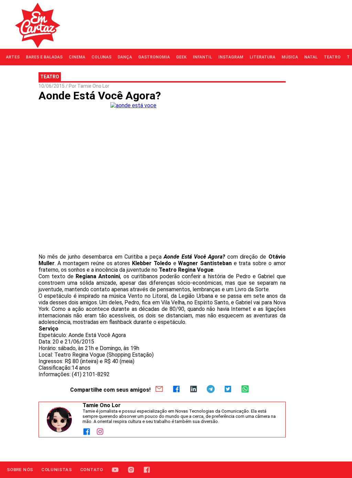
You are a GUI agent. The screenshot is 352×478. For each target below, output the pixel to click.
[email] (159, 389)
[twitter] (227, 389)
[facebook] (176, 389)
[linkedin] (193, 389)
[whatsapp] (245, 389)
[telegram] (210, 389)
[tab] (13, 57)
